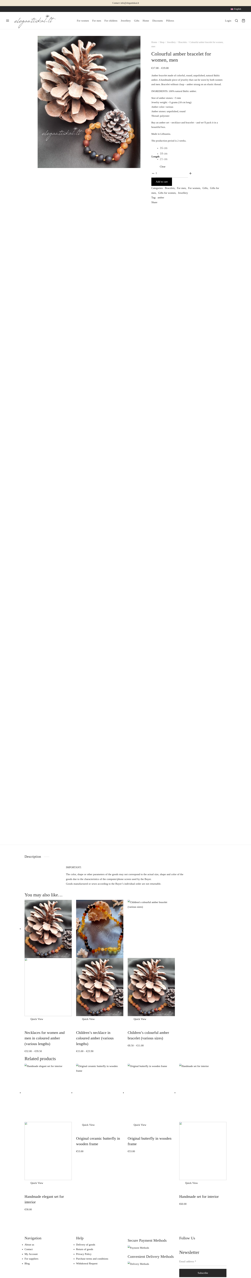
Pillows (170, 20)
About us (29, 1244)
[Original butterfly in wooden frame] (151, 1092)
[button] (27, 1183)
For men (96, 20)
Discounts (157, 20)
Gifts (136, 20)
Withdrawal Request (86, 1263)
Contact (29, 1249)
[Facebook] (8, 9)
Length (155, 156)
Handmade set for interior (199, 1196)
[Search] (236, 20)
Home (146, 20)
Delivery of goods (85, 1244)
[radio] (163, 148)
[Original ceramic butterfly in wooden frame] (99, 1092)
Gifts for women (167, 192)
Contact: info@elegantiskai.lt (125, 3)
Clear (162, 166)
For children (110, 20)
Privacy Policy (84, 1254)
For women (83, 20)
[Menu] (7, 20)
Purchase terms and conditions (92, 1258)
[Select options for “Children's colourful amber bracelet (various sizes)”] (130, 1019)
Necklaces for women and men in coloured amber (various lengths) (45, 1038)
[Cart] (243, 20)
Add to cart (162, 181)
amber (161, 197)
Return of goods (84, 1249)
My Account (31, 1254)
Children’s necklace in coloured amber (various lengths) (95, 1038)
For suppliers (31, 1258)
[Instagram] (14, 9)
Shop (162, 42)
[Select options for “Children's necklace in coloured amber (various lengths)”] (78, 1019)
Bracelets (182, 42)
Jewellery (126, 20)
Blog (27, 1263)
